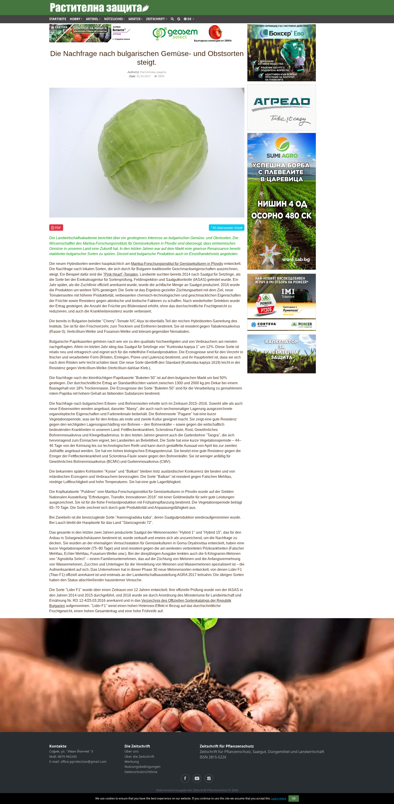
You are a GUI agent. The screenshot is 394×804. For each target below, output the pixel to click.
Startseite (57, 19)
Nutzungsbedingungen (142, 766)
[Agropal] (281, 353)
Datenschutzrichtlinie (140, 772)
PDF (57, 228)
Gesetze (134, 19)
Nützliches (113, 19)
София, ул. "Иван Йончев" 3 (71, 751)
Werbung (131, 761)
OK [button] (294, 798)
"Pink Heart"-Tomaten (120, 274)
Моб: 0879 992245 (63, 756)
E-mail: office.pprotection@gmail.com (77, 761)
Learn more (278, 798)
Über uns (131, 751)
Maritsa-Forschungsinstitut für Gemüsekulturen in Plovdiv (177, 264)
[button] (189, 19)
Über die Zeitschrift (139, 756)
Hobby (75, 19)
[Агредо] (281, 107)
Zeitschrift (155, 19)
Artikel (92, 19)
